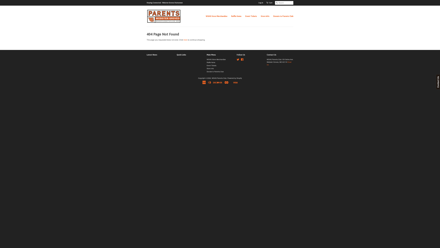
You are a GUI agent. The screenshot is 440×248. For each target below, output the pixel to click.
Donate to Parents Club (283, 16)
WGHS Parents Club (219, 78)
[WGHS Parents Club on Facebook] (242, 60)
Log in (260, 3)
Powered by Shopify (234, 78)
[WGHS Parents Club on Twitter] (238, 60)
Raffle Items (236, 16)
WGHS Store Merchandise (216, 16)
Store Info (265, 16)
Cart (270, 3)
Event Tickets (251, 16)
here (185, 39)
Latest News (152, 55)
